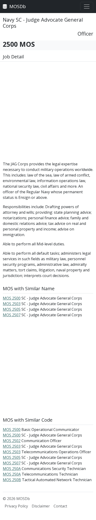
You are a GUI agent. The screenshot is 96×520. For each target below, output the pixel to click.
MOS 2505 (12, 309)
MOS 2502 (12, 440)
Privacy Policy (16, 506)
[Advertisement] (48, 113)
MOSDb (17, 6)
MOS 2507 (12, 314)
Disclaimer (41, 506)
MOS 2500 (12, 298)
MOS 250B (12, 479)
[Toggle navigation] (86, 6)
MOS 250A (12, 468)
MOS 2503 (12, 303)
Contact (60, 506)
